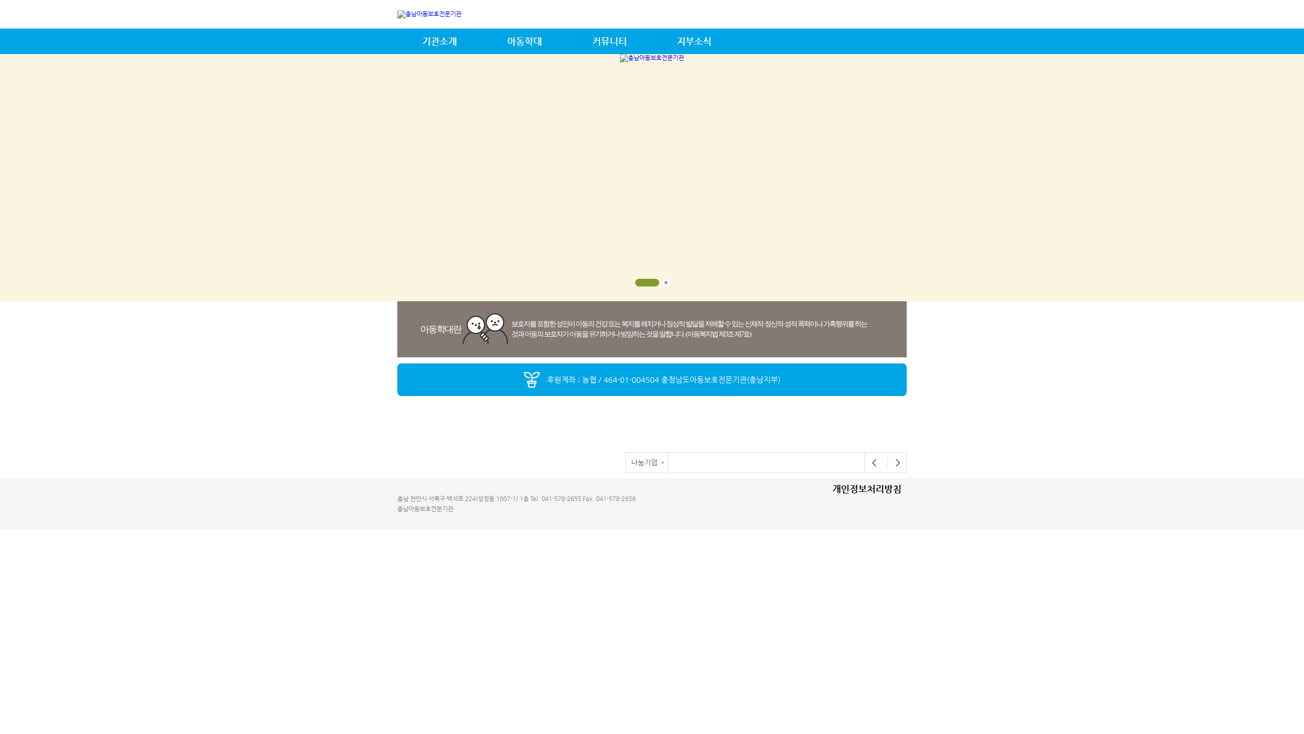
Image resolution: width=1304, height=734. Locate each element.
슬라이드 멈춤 (666, 282)
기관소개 (439, 41)
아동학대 (524, 41)
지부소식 (694, 41)
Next (895, 463)
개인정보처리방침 (867, 488)
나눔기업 (644, 462)
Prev (874, 463)
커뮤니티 (609, 41)
